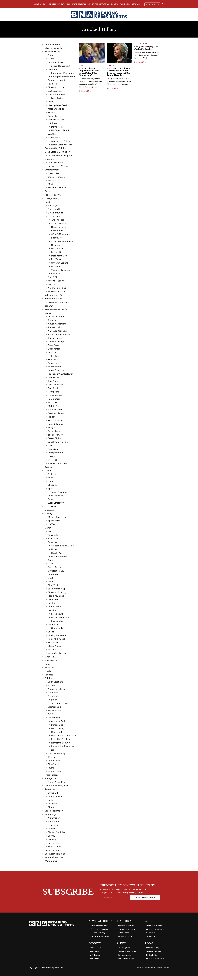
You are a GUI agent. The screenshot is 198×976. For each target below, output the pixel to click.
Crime (51, 58)
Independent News (57, 4)
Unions (51, 456)
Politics (48, 678)
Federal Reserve (53, 195)
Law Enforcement (57, 94)
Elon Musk (53, 585)
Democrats (53, 696)
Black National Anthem (59, 334)
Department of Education (64, 735)
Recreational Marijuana (56, 785)
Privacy (51, 416)
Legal (50, 101)
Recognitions (51, 778)
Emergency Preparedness (64, 73)
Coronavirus (54, 216)
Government (54, 717)
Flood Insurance (56, 596)
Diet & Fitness (55, 277)
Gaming (52, 839)
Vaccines (55, 273)
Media (51, 180)
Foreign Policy (52, 198)
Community (57, 628)
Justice (48, 467)
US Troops (53, 524)
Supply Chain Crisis (58, 442)
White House (54, 771)
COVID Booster (59, 223)
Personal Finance (56, 639)
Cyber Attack (58, 62)
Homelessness (55, 395)
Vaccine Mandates (60, 270)
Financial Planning (57, 592)
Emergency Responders (63, 76)
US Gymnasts (58, 495)
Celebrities (53, 173)
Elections (49, 159)
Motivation (50, 656)
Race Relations (55, 424)
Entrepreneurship (57, 588)
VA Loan (52, 649)
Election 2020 (55, 710)
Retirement (53, 642)
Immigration (54, 399)
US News (114, 4)
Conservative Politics (76, 4)
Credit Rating (55, 567)
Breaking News (40, 4)
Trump (51, 767)
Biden (54, 699)
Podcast (49, 674)
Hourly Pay (56, 553)
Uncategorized (52, 850)
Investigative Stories (58, 302)
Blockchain (53, 538)
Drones (51, 828)
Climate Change (56, 341)
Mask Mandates (59, 255)
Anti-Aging (53, 205)
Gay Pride (53, 381)
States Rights (54, 438)
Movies (51, 184)
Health (48, 202)
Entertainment (52, 169)
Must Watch (51, 660)
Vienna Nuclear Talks (58, 463)
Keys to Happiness (57, 280)
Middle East (54, 406)
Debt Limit (56, 732)
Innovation (53, 843)
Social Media (54, 846)
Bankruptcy (54, 535)
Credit (51, 563)
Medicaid (52, 284)
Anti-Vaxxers (57, 220)
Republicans (54, 760)
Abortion (52, 320)
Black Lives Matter (54, 48)
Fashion (52, 474)
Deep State (53, 345)
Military (48, 513)
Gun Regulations (56, 384)
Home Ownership (60, 617)
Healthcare (53, 391)
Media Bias (53, 402)
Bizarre (51, 55)
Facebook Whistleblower (60, 374)
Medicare (49, 510)
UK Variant (56, 266)
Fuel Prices (53, 377)
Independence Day (54, 295)
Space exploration (54, 810)
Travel (51, 499)
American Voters (53, 44)
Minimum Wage (59, 556)
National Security (56, 753)
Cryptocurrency (56, 571)
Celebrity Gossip (56, 177)
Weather (52, 134)
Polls (50, 800)
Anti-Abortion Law (57, 331)
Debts (51, 581)
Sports (51, 488)
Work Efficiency (56, 502)
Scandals (52, 116)
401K (50, 531)
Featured (52, 83)
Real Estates (57, 621)
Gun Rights (53, 388)
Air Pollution (57, 370)
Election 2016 (54, 707)
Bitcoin (54, 574)
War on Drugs (51, 861)
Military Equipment (57, 517)
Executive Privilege (61, 739)
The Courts (53, 764)
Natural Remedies (57, 288)
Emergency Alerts (57, 80)
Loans (51, 631)
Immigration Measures (62, 746)
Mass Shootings (56, 109)
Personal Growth (56, 291)
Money (48, 528)
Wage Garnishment (57, 653)
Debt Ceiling (57, 728)
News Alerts (137, 4)
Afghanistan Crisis (60, 141)
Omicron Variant (59, 263)
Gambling (53, 599)
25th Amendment (57, 316)
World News (125, 4)
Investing (52, 610)
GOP (50, 714)
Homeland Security (60, 742)
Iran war (49, 306)
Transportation (55, 452)
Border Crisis (58, 725)
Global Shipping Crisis (62, 545)
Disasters (52, 69)
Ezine (47, 191)
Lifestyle (49, 470)
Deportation (54, 348)
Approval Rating (59, 721)
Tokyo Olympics (59, 492)
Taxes (51, 445)
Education (53, 359)
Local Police (57, 98)
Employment (54, 363)
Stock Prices (54, 646)
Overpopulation (56, 413)
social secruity (55, 434)
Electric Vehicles (56, 832)
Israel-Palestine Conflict (57, 309)
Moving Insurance (57, 635)
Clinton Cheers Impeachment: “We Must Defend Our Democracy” (89, 71)
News (47, 664)
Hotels (54, 549)
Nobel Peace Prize (57, 782)
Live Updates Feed (57, 105)
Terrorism (53, 449)
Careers (52, 560)
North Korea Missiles (61, 144)
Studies (51, 807)
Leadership (53, 624)
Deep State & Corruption (98, 4)
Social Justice (55, 431)
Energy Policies (56, 796)
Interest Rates (55, 606)
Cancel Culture (55, 338)
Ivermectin (56, 252)
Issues (48, 313)
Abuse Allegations (57, 323)
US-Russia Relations (55, 853)
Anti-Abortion (55, 327)
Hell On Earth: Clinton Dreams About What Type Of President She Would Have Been (118, 71)
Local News (50, 506)
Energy (51, 835)
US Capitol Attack (60, 130)
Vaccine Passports (54, 857)
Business (52, 542)
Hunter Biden (61, 703)
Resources (50, 789)
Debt (50, 578)
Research (52, 803)
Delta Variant (57, 248)
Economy (53, 352)
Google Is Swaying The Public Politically (146, 47)
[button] (152, 4)
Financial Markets (57, 87)
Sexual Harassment (60, 66)
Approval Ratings (56, 689)
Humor (51, 481)
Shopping (53, 485)
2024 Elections (55, 162)
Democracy (57, 127)
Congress (53, 692)
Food (50, 477)
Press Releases (52, 775)
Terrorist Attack (56, 119)
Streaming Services (58, 187)
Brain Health (54, 209)
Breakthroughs (55, 212)
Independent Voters (58, 166)
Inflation (55, 356)
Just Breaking (55, 91)
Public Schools (55, 420)
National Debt (55, 409)
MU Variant (56, 259)
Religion (52, 427)
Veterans (52, 459)
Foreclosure (57, 614)
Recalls (51, 112)
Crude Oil (53, 793)
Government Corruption (60, 155)
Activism (52, 685)
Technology (50, 814)
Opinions (52, 757)
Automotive (54, 821)
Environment (54, 366)
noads (48, 671)
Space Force (54, 520)
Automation (54, 818)
